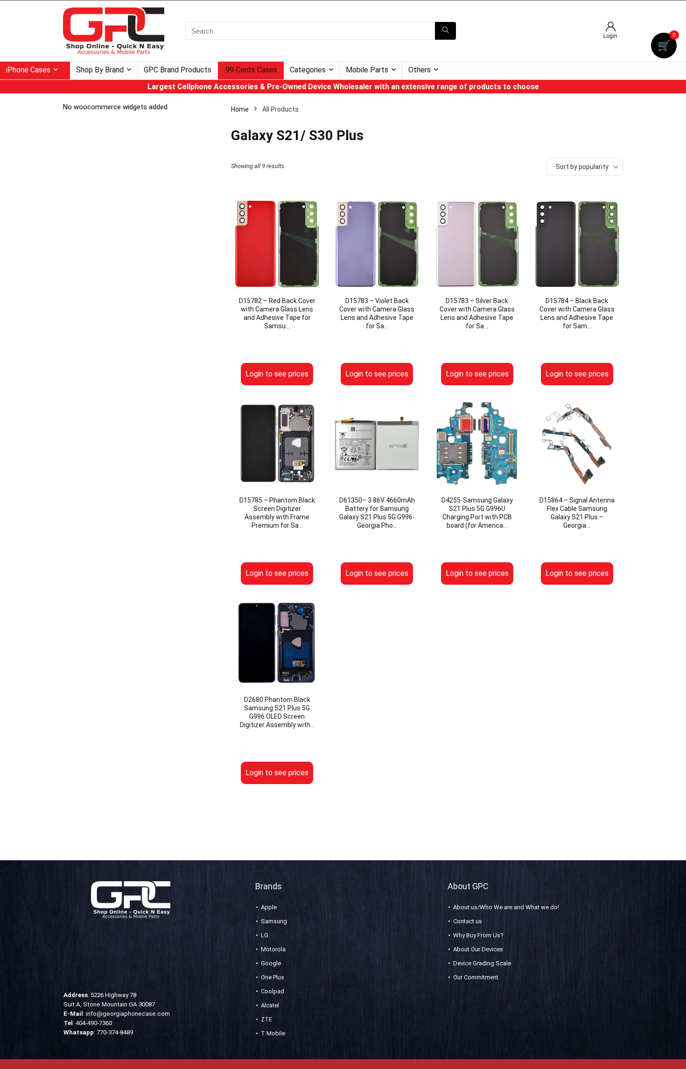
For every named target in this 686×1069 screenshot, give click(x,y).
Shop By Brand (100, 69)
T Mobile (273, 1033)
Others (419, 69)
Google (271, 963)
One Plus (272, 977)
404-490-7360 (94, 1023)
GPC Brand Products (177, 69)
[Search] (445, 31)
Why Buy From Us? (478, 935)
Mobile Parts (367, 69)
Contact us (467, 921)
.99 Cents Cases (250, 69)
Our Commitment (475, 977)
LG (264, 935)
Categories (308, 69)
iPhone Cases (28, 69)
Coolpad (272, 991)
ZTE (266, 1019)
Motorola (273, 949)
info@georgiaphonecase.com (128, 1013)
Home (240, 109)
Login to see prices (276, 373)
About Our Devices (478, 949)
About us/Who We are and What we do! (506, 907)
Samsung (274, 921)
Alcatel (270, 1005)
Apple (269, 907)
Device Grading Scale (482, 963)
